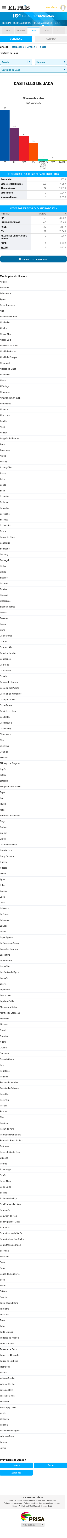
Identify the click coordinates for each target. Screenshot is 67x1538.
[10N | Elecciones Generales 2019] (33, 16)
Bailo (2, 490)
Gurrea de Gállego (8, 844)
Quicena (4, 1158)
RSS (50, 1506)
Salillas (3, 1192)
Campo (3, 641)
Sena (2, 1268)
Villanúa (4, 1424)
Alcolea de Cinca (8, 369)
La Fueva (4, 914)
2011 (59, 31)
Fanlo (2, 798)
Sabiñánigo (5, 1169)
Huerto (3, 862)
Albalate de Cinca (8, 316)
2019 (7, 31)
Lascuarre (5, 955)
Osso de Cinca (7, 1059)
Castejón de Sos (7, 699)
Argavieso (5, 450)
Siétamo (4, 1291)
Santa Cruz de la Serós (11, 1233)
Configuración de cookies (49, 1503)
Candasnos (5, 659)
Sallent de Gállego (8, 1198)
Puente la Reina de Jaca (11, 1140)
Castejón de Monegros (10, 693)
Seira (2, 1262)
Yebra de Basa (7, 1436)
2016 (33, 31)
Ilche (2, 885)
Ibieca (3, 873)
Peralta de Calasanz (9, 1088)
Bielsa (3, 566)
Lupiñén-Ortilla (7, 1001)
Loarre (3, 984)
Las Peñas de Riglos (9, 972)
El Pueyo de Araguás (10, 763)
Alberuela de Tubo (9, 345)
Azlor (2, 479)
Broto (2, 630)
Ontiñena (4, 1053)
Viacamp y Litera (8, 1407)
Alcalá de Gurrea (8, 351)
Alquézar (4, 409)
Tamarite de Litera (9, 1303)
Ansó (2, 427)
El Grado (4, 757)
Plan (2, 1117)
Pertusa (4, 1105)
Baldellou (4, 496)
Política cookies (30, 1503)
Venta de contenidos (26, 1500)
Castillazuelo (6, 722)
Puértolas (4, 1146)
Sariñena (4, 1250)
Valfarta (4, 1372)
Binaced (4, 583)
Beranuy (4, 554)
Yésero (3, 1442)
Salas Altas (5, 1181)
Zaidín (3, 1448)
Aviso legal (51, 1500)
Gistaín (3, 827)
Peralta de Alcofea (9, 1082)
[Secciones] (4, 7)
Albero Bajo (5, 340)
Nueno (3, 1042)
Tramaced (5, 1366)
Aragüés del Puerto (9, 438)
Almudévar (5, 392)
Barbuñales (5, 525)
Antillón (3, 432)
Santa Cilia (5, 1227)
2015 (46, 31)
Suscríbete (51, 7)
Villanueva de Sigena (10, 1430)
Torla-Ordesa (6, 1332)
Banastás (4, 508)
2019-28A (20, 31)
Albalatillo (4, 322)
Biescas (4, 577)
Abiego (3, 282)
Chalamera (5, 734)
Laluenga (4, 920)
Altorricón (5, 415)
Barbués (4, 519)
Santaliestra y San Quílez (12, 1239)
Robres (3, 1163)
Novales (4, 1036)
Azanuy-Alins (6, 467)
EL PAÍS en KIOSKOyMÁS (29, 1506)
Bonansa (4, 618)
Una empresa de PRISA (32, 1516)
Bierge (3, 572)
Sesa (2, 1279)
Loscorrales (6, 995)
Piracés (3, 1111)
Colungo (4, 751)
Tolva (2, 1326)
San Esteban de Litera (10, 1204)
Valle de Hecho (7, 1384)
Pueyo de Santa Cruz (10, 1152)
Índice (44, 1506)
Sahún (3, 1175)
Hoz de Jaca (6, 850)
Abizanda (4, 287)
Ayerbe (3, 461)
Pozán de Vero (7, 1129)
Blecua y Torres (7, 606)
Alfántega (4, 386)
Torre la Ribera (7, 1343)
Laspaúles (5, 966)
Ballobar (4, 502)
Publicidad (40, 1500)
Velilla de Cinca (7, 1395)
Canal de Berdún (8, 653)
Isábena (4, 891)
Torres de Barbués (9, 1361)
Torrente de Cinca (8, 1349)
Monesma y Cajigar (9, 1007)
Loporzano (5, 989)
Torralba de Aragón (9, 1337)
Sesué (3, 1285)
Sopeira (4, 1297)
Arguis (3, 456)
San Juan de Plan (8, 1216)
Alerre (3, 380)
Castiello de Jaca (8, 711)
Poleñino (4, 1123)
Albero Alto (5, 334)
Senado (51, 38)
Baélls (3, 485)
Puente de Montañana (10, 1134)
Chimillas (4, 746)
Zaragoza (16, 1472)
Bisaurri (4, 595)
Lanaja (3, 931)
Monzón (4, 1024)
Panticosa (5, 1071)
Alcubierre (5, 374)
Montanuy (4, 1018)
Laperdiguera (6, 937)
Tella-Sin (4, 1314)
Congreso (16, 38)
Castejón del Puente (9, 688)
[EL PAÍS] (19, 7)
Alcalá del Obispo (8, 357)
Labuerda (4, 908)
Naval (2, 1030)
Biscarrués (5, 601)
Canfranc (4, 664)
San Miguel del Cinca (10, 1221)
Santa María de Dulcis (10, 1245)
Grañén (3, 833)
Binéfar (3, 589)
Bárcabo (4, 531)
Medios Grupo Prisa (32, 1525)
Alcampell (5, 363)
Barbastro (5, 514)
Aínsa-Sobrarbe (7, 305)
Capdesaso (5, 670)
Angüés (3, 421)
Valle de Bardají (7, 1378)
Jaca (2, 897)
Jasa (2, 902)
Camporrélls (6, 647)
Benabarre (5, 543)
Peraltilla (4, 1094)
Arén (2, 444)
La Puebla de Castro (9, 943)
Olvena (3, 1047)
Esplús (3, 769)
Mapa (57, 23)
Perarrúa (4, 1100)
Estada (3, 775)
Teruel (51, 1465)
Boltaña (3, 612)
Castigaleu (5, 717)
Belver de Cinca (7, 537)
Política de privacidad (13, 1503)
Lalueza (4, 926)
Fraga (2, 821)
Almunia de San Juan (10, 398)
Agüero (3, 299)
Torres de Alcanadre (10, 1355)
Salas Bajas (5, 1187)
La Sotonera (6, 960)
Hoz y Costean (7, 856)
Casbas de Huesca (9, 682)
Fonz (2, 810)
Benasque (5, 548)
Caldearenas (6, 635)
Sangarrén (5, 1210)
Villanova (4, 1419)
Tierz (2, 1320)
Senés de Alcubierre (10, 1274)
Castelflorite (6, 705)
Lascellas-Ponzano (9, 949)
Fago (2, 792)
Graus (3, 839)
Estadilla (4, 780)
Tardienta (4, 1308)
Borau (3, 624)
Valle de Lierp (6, 1390)
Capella (3, 676)
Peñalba (4, 1076)
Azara (3, 473)
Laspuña (4, 978)
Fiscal (3, 804)
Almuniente (5, 403)
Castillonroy (5, 728)
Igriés (2, 879)
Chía (2, 740)
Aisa (2, 311)
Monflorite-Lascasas (10, 1013)
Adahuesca (5, 293)
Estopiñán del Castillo (10, 786)
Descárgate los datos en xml (33, 259)
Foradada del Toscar (10, 815)
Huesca (3, 868)
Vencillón (4, 1401)
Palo (2, 1065)
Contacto (12, 1500)
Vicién (3, 1413)
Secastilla (4, 1256)
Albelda (3, 328)
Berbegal (4, 560)
